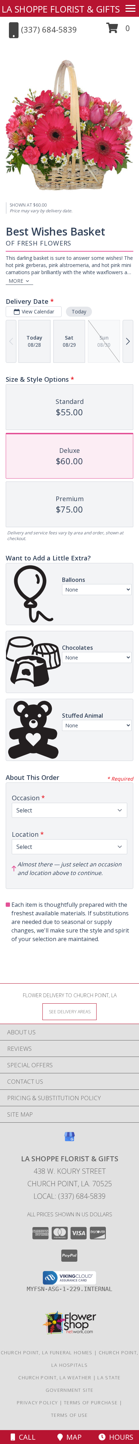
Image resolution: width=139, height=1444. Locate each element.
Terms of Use (69, 1415)
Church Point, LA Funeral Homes (47, 1352)
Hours (119, 1437)
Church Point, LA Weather (54, 1377)
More (16, 280)
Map (72, 1437)
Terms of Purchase (91, 1402)
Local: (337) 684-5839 (69, 1196)
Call (25, 1437)
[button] (118, 31)
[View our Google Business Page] (69, 1140)
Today (79, 311)
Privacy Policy (37, 1402)
